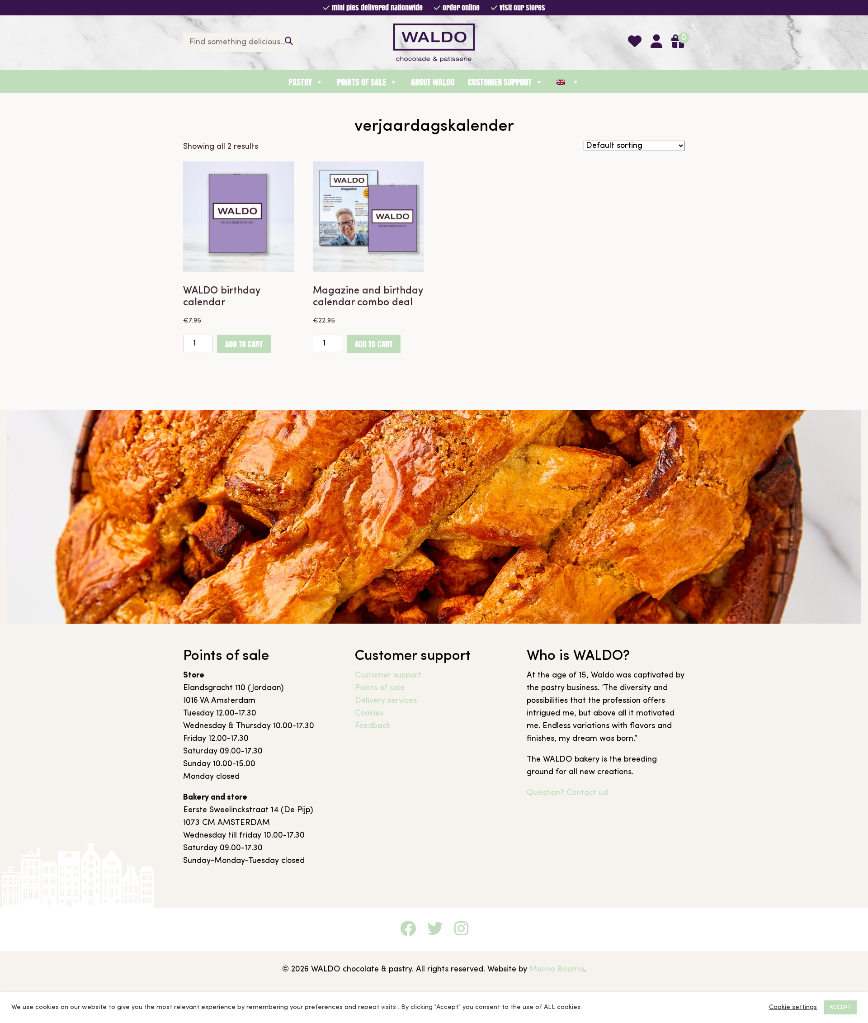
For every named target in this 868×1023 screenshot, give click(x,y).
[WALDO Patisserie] (434, 42)
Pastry (300, 82)
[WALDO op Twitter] (435, 930)
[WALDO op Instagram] (461, 930)
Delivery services (386, 700)
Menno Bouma (556, 969)
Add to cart (244, 344)
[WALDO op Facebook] (408, 930)
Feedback (373, 726)
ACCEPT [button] (840, 1007)
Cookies (369, 713)
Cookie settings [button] (793, 1007)
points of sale (361, 82)
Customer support (388, 675)
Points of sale (380, 688)
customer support (500, 82)
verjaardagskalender (434, 126)
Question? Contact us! (568, 793)
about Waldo (432, 82)
